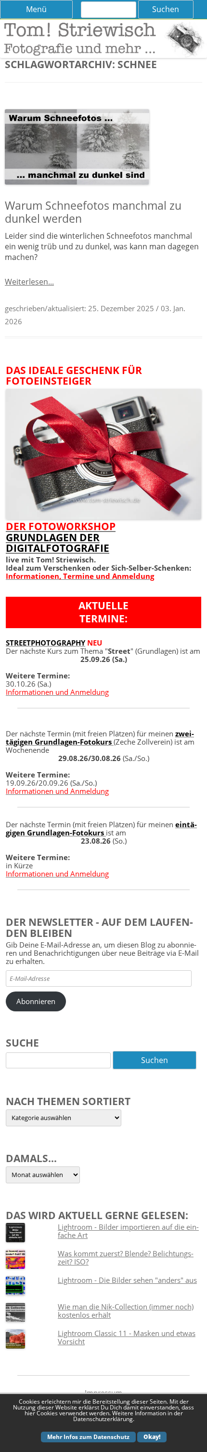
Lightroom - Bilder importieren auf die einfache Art (128, 1231)
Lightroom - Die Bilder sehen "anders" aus (127, 1280)
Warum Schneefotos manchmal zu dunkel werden (93, 212)
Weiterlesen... (29, 281)
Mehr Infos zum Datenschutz (88, 1437)
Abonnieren (35, 1001)
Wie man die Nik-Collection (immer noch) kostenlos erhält (126, 1311)
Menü (36, 9)
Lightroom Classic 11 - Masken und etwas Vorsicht (126, 1337)
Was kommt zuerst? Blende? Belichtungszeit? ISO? (126, 1257)
